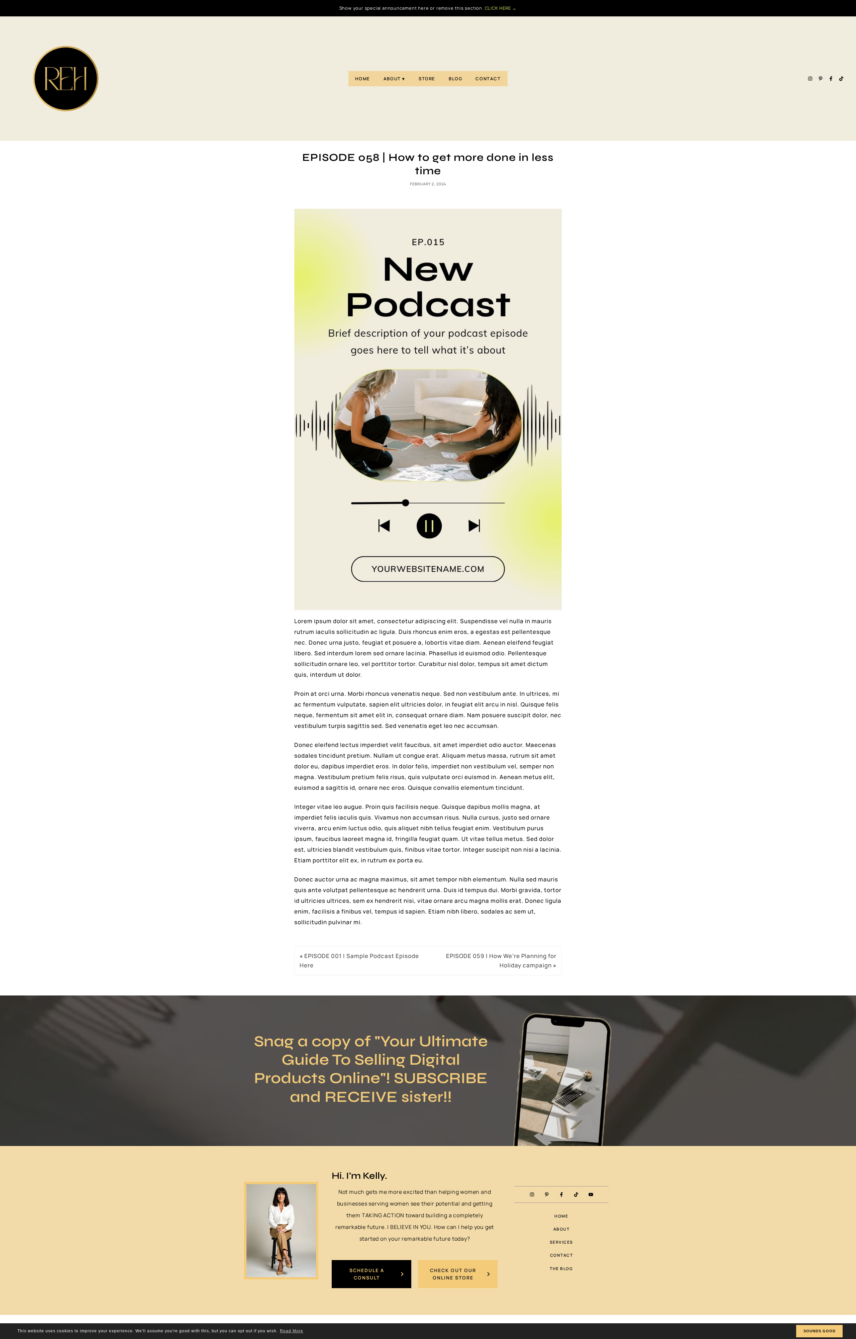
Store (427, 79)
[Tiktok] (841, 78)
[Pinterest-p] (820, 78)
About (392, 79)
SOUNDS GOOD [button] (820, 1331)
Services (561, 1242)
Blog (455, 79)
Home (362, 79)
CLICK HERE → (501, 8)
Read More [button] (291, 1331)
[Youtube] (591, 1194)
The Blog (561, 1268)
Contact (488, 79)
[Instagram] (810, 78)
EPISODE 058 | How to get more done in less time (428, 164)
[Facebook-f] (831, 78)
